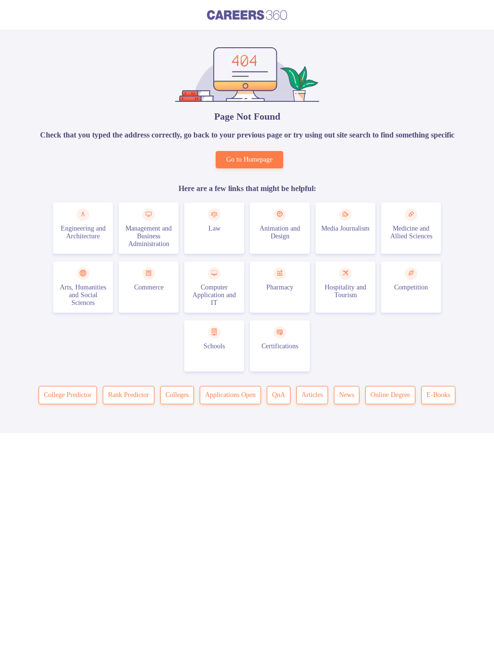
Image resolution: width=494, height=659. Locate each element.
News (346, 394)
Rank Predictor (128, 394)
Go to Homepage (249, 159)
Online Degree (390, 394)
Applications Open (230, 394)
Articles (312, 394)
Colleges (177, 394)
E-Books (438, 394)
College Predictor (68, 394)
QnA (278, 394)
